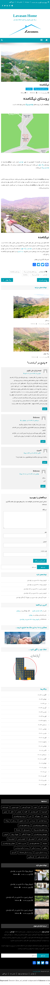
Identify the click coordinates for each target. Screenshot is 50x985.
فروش (6, 834)
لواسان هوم (45, 932)
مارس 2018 (42, 780)
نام (45, 532)
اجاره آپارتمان (26, 807)
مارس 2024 (42, 712)
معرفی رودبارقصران (9, 843)
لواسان (21, 162)
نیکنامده (29, 89)
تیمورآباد (37, 816)
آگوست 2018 (42, 759)
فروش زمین (21, 839)
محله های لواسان (34, 843)
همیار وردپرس (36, 971)
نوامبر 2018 (42, 746)
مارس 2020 (42, 733)
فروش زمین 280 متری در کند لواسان (35, 593)
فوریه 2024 (42, 716)
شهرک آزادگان (26, 834)
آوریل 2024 (42, 707)
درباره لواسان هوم (23, 974)
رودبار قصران (43, 280)
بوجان (18, 611)
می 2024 (43, 703)
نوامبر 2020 (42, 729)
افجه (25, 812)
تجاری (5, 812)
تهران (45, 816)
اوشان (19, 812)
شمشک (18, 830)
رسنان (47, 320)
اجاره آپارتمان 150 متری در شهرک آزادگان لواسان (31, 597)
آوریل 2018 (42, 776)
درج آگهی (11, 2)
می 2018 (43, 771)
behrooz (32, 93)
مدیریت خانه (22, 843)
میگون (45, 848)
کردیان (14, 852)
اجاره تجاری (15, 807)
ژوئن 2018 (42, 767)
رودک (7, 821)
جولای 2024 (42, 699)
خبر (30, 816)
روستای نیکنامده (15, 272)
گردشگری (31, 857)
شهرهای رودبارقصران (40, 834)
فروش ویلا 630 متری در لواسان (29, 619)
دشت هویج (23, 821)
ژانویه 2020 (42, 742)
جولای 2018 (42, 763)
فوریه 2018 (42, 784)
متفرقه (45, 843)
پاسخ (44, 409)
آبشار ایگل (43, 807)
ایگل (12, 812)
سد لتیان (20, 251)
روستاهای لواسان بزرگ (41, 89)
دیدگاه (44, 509)
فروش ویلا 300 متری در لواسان (36, 584)
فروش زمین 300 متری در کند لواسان (35, 589)
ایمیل (44, 541)
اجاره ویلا (44, 812)
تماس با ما (19, 2)
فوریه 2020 (42, 737)
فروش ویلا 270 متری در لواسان (36, 580)
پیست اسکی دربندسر (22, 848)
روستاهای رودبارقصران (40, 825)
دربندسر (32, 821)
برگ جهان (41, 165)
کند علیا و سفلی (37, 611)
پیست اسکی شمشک (25, 852)
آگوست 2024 (42, 695)
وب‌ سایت (44, 551)
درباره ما (27, 2)
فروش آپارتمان (42, 839)
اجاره (35, 807)
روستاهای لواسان (24, 825)
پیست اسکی (36, 848)
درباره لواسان (43, 821)
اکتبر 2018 (42, 750)
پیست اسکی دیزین (41, 852)
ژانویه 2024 (42, 720)
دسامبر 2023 (42, 725)
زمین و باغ (27, 830)
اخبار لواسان (34, 812)
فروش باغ (32, 839)
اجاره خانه (5, 807)
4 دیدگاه (24, 93)
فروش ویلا (11, 839)
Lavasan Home (25, 16)
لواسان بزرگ (45, 168)
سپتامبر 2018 (42, 754)
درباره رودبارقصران (20, 816)
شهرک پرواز (14, 834)
